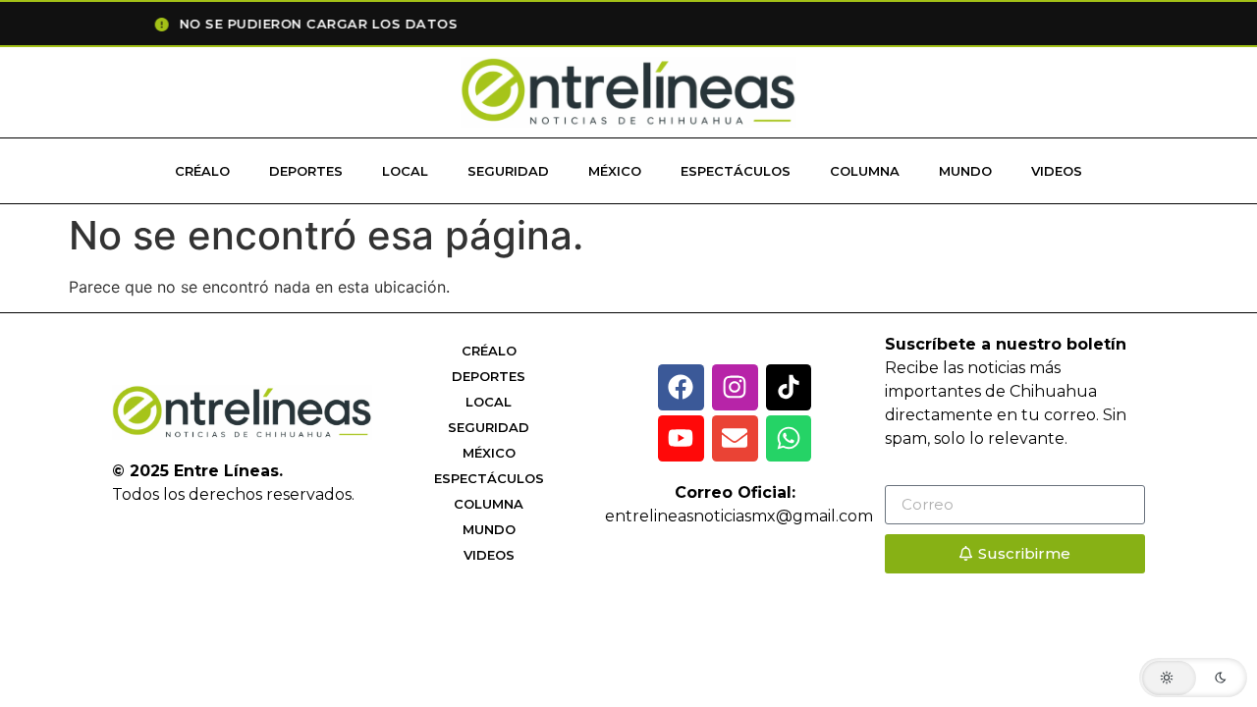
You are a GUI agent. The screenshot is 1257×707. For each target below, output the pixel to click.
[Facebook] (681, 387)
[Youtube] (681, 438)
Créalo (202, 171)
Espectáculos (736, 171)
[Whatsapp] (789, 438)
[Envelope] (735, 438)
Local (405, 171)
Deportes (306, 171)
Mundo (965, 171)
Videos (1056, 171)
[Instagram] (735, 387)
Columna (865, 171)
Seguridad (508, 171)
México (614, 171)
